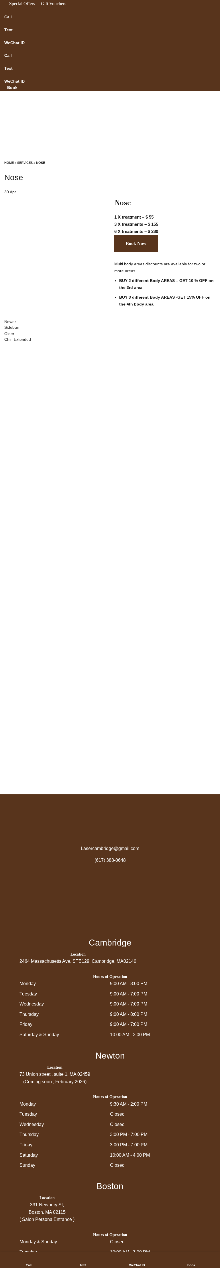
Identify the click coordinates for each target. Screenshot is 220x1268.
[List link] (110, 848)
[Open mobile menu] (110, 154)
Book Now (136, 243)
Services (25, 162)
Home (9, 162)
